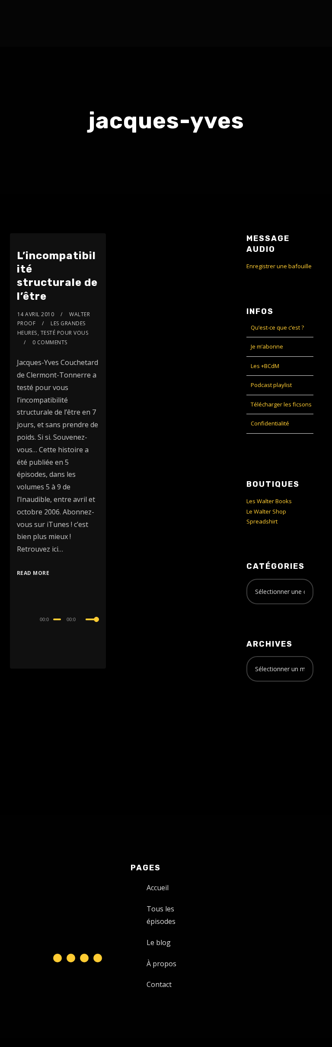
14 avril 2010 (35, 314)
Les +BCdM (265, 366)
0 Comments (49, 342)
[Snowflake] (57, 958)
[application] (58, 619)
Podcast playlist (271, 385)
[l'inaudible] (33, 23)
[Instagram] (84, 958)
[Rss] (97, 958)
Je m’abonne (267, 346)
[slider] (92, 626)
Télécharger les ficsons (281, 404)
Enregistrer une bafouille (279, 266)
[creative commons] (273, 722)
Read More (33, 573)
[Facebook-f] (71, 958)
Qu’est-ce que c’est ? (277, 327)
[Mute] (84, 620)
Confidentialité (270, 423)
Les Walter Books (269, 501)
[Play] (17, 618)
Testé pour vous (65, 332)
